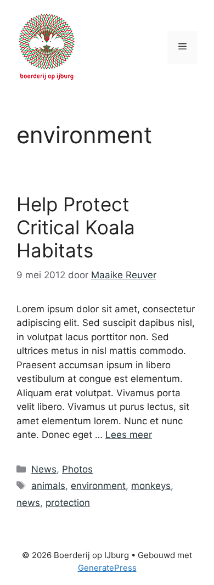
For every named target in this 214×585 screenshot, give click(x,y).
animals (48, 485)
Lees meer (128, 434)
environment (98, 485)
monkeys (151, 485)
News (44, 469)
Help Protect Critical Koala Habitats (75, 227)
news (28, 502)
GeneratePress (107, 567)
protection (68, 502)
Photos (77, 469)
